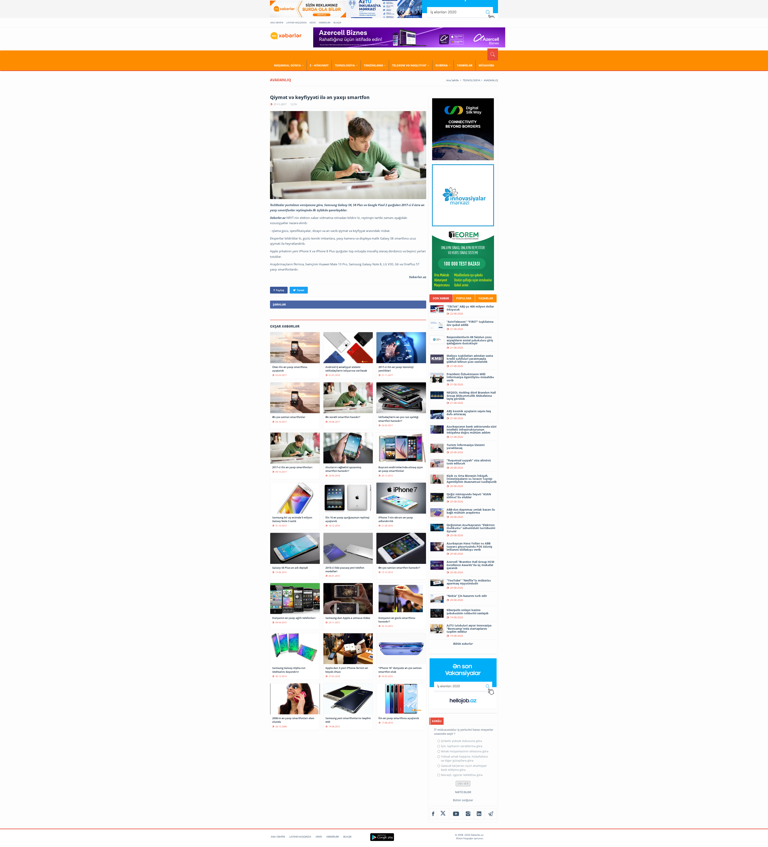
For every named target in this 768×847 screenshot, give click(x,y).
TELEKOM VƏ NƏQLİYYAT (409, 65)
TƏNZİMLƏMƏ (373, 65)
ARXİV (313, 22)
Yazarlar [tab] (485, 298)
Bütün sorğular (463, 800)
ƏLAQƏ (337, 22)
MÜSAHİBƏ (486, 65)
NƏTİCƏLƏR (463, 792)
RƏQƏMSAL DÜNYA (287, 65)
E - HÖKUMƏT (319, 65)
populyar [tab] (463, 298)
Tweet (300, 290)
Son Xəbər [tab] (441, 298)
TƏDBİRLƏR (464, 65)
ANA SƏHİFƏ (276, 22)
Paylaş (280, 290)
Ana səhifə (452, 80)
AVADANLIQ (491, 80)
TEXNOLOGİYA (345, 65)
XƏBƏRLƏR (324, 22)
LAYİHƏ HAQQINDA (296, 22)
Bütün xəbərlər (463, 644)
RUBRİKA (441, 65)
